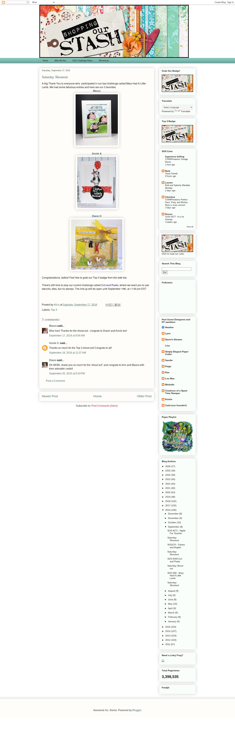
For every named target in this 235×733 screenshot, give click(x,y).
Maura (97, 91)
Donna (168, 214)
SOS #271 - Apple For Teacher (176, 532)
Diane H (97, 216)
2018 (168, 501)
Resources (104, 60)
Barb (167, 171)
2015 (168, 627)
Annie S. (54, 343)
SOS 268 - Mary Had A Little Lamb (175, 576)
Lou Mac (170, 378)
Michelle (169, 384)
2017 (168, 505)
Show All (190, 227)
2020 (168, 492)
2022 (168, 483)
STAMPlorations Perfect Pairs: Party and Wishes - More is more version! (177, 202)
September (174, 526)
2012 (168, 640)
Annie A (97, 153)
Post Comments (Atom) (104, 405)
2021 (168, 488)
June (171, 599)
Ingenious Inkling (174, 156)
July (170, 595)
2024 (168, 475)
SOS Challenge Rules (82, 60)
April (170, 608)
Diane (52, 360)
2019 (168, 497)
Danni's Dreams (173, 339)
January (172, 621)
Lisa (167, 345)
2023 (168, 479)
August (172, 591)
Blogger (136, 710)
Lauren (169, 182)
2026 (168, 466)
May (170, 604)
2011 (168, 644)
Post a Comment (55, 380)
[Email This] (107, 305)
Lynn (168, 333)
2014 (168, 631)
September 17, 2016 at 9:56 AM (67, 335)
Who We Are (60, 60)
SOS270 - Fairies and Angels (176, 546)
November (173, 518)
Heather (169, 327)
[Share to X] (113, 305)
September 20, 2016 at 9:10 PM (67, 373)
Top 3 (54, 309)
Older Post (144, 396)
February (173, 617)
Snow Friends (171, 173)
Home (45, 60)
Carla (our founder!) (176, 405)
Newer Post (50, 396)
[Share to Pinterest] (119, 305)
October (172, 522)
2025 (168, 470)
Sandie (169, 360)
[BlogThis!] (110, 305)
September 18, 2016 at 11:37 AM (67, 352)
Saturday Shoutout (173, 539)
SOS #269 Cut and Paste (174, 560)
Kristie (168, 399)
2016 (168, 510)
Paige (168, 366)
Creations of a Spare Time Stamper (176, 391)
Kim (167, 372)
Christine (170, 197)
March (171, 612)
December (173, 513)
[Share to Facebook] (116, 305)
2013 (168, 635)
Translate (185, 111)
